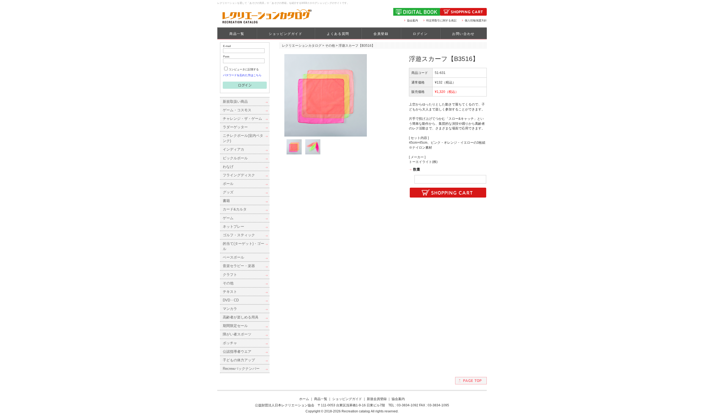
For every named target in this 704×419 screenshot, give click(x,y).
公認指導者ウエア (237, 351)
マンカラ (230, 309)
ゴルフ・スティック (239, 235)
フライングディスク (239, 175)
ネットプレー (233, 226)
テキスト (230, 292)
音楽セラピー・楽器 (239, 266)
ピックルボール (235, 158)
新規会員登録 (377, 399)
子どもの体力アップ (239, 360)
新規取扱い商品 (235, 101)
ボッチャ (230, 343)
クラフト (230, 275)
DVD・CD (231, 300)
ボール (228, 184)
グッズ (228, 192)
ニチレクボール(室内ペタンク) (243, 138)
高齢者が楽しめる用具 (240, 317)
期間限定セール (235, 326)
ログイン (420, 34)
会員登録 (380, 34)
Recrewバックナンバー (241, 369)
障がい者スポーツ (237, 334)
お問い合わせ (463, 34)
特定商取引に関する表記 (441, 20)
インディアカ (233, 149)
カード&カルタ (235, 209)
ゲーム (228, 218)
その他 (228, 283)
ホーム (304, 399)
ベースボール (233, 257)
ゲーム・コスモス (237, 110)
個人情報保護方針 (476, 20)
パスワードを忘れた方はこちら (242, 75)
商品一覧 (236, 34)
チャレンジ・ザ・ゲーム (242, 118)
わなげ (228, 167)
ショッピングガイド (285, 34)
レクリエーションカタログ (301, 45)
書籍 (226, 201)
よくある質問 (338, 34)
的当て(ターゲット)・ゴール (243, 246)
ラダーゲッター (235, 127)
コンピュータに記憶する (244, 69)
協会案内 (412, 20)
